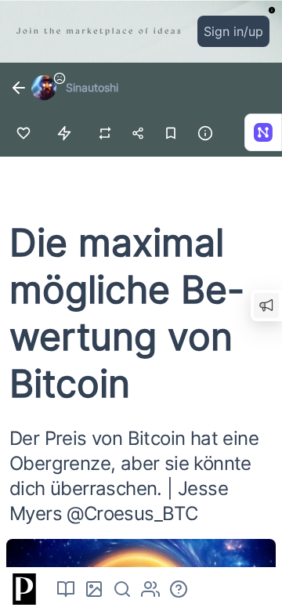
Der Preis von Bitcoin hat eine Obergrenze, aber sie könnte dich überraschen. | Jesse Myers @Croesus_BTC (133, 476)
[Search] (122, 589)
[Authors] (150, 589)
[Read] (65, 589)
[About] (178, 589)
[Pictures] (94, 589)
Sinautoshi (92, 87)
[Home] (22, 589)
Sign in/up (233, 31)
